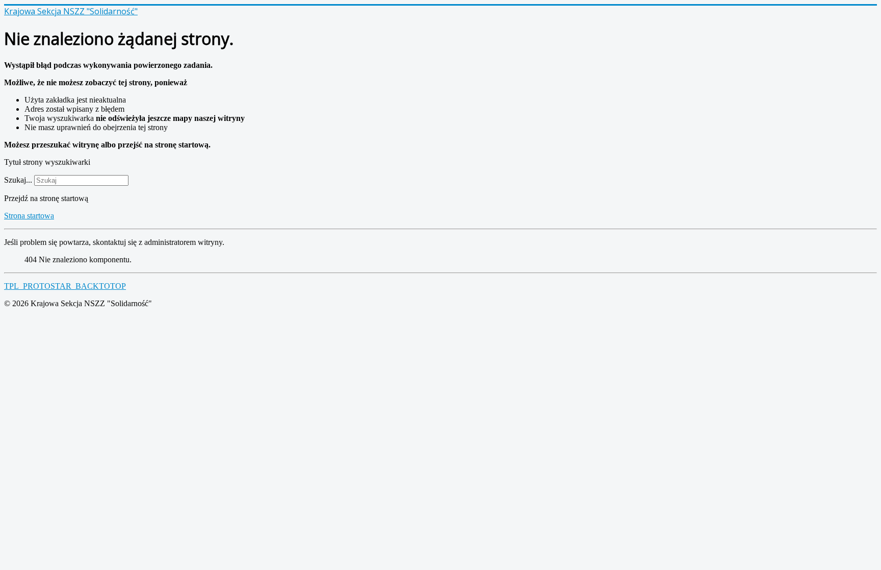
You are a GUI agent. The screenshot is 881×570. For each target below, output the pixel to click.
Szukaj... (18, 180)
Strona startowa (29, 215)
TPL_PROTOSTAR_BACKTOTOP (65, 286)
